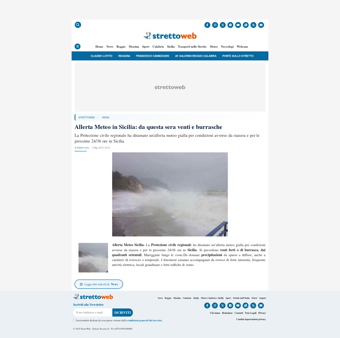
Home (99, 46)
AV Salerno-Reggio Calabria (195, 56)
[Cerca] (78, 25)
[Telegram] (230, 25)
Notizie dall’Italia (241, 298)
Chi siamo (215, 313)
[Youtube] (238, 25)
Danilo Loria (83, 147)
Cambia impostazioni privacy (251, 319)
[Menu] (77, 46)
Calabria (158, 46)
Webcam (242, 46)
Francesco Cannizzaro (152, 56)
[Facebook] (207, 25)
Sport (145, 46)
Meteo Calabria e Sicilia (212, 298)
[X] (223, 25)
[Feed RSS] (253, 25)
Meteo (214, 46)
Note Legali (250, 313)
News (109, 46)
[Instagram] (215, 25)
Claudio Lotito (101, 56)
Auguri (262, 298)
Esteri (254, 298)
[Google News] (246, 25)
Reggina (124, 56)
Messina (134, 46)
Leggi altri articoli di (101, 284)
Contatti (239, 313)
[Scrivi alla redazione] (261, 25)
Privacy (262, 313)
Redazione (227, 313)
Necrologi (227, 46)
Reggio (121, 46)
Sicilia (171, 46)
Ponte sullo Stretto (237, 56)
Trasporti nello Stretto (192, 46)
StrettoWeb (87, 117)
